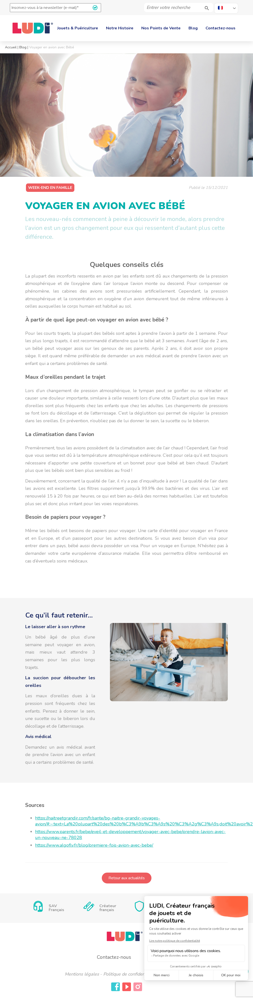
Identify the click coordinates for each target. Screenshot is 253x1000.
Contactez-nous (220, 28)
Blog (193, 28)
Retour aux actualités (126, 878)
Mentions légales (82, 974)
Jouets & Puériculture (77, 28)
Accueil (11, 47)
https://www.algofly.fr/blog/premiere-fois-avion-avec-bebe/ (94, 845)
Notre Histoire (119, 28)
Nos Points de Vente (161, 28)
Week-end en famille (50, 187)
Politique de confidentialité (129, 974)
